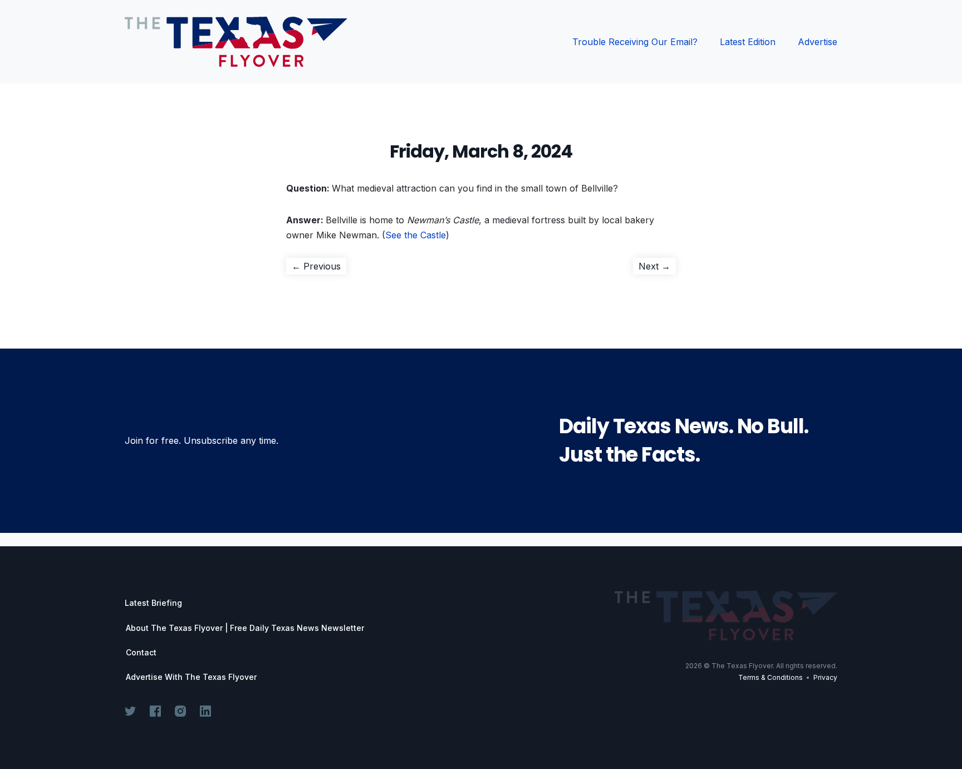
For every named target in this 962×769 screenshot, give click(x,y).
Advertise (817, 41)
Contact (141, 652)
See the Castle (415, 235)
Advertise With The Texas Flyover (191, 677)
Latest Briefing (153, 603)
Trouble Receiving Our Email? (635, 41)
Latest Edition (748, 41)
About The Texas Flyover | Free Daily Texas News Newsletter (245, 628)
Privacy (825, 677)
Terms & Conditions (770, 677)
